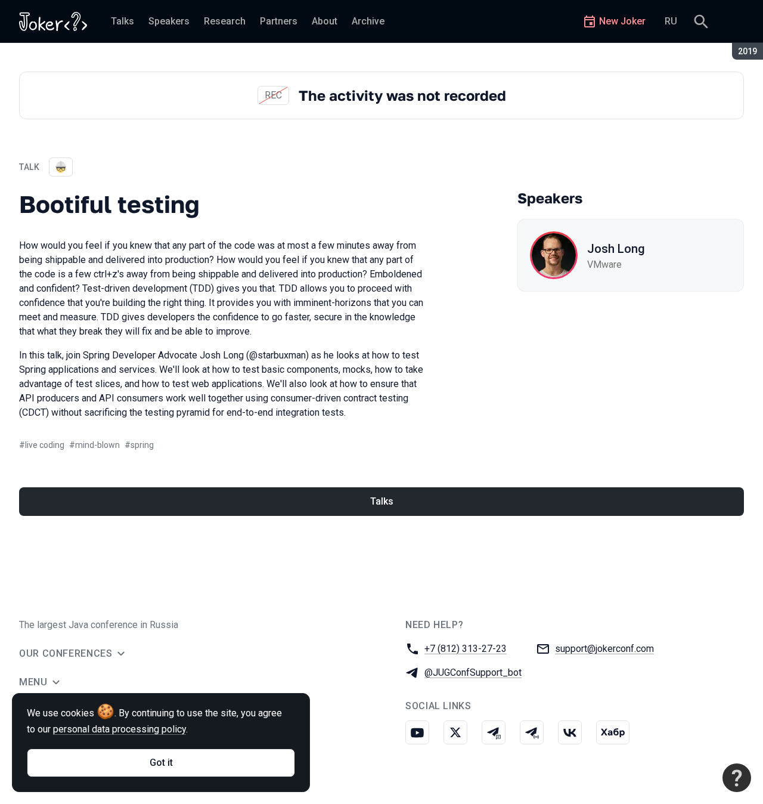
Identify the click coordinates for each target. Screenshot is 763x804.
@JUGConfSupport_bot (473, 672)
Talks (381, 501)
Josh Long (616, 249)
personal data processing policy (119, 729)
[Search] (701, 21)
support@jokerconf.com (604, 648)
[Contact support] (736, 777)
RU (671, 21)
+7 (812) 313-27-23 (465, 648)
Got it (161, 762)
